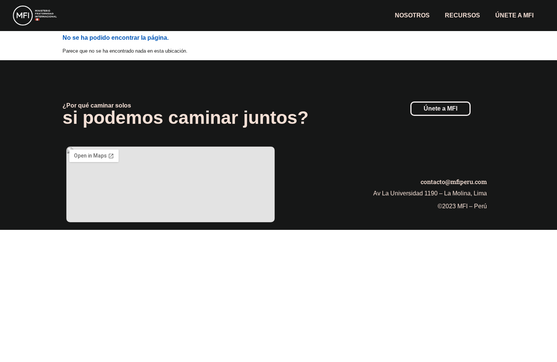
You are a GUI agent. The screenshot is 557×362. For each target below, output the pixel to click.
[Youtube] (481, 157)
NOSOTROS (412, 15)
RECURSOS (462, 15)
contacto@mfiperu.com (454, 182)
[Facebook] (439, 157)
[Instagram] (460, 157)
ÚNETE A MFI (514, 15)
